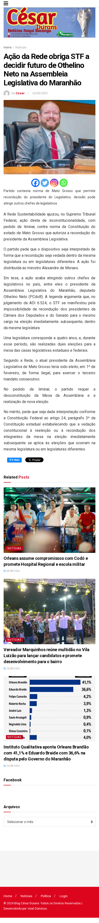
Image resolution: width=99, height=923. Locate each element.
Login (64, 896)
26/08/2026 (13, 668)
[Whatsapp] (63, 183)
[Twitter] (45, 183)
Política (46, 896)
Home (8, 47)
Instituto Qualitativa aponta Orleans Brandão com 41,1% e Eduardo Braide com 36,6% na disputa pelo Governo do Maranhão (46, 752)
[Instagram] (54, 183)
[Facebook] (35, 183)
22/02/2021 (40, 93)
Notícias (20, 47)
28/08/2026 (13, 571)
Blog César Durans (26, 903)
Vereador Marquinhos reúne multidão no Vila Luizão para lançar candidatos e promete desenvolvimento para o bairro (46, 655)
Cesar (20, 93)
